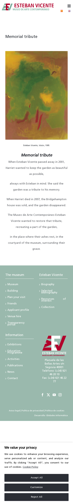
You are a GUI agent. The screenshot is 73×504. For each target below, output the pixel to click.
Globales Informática (57, 416)
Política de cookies (54, 411)
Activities (13, 359)
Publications (15, 366)
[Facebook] (42, 394)
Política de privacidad (33, 411)
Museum (12, 285)
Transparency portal (16, 324)
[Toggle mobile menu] (69, 6)
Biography (47, 285)
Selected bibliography (49, 292)
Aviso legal (14, 411)
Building (12, 291)
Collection (47, 308)
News (10, 372)
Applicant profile (18, 310)
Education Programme (14, 352)
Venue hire (14, 317)
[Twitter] (48, 394)
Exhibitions (14, 345)
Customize (36, 487)
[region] (36, 473)
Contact (12, 379)
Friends (12, 304)
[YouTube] (54, 394)
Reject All (36, 497)
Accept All (37, 477)
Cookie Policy (30, 467)
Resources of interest (53, 300)
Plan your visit (16, 298)
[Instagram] (60, 394)
